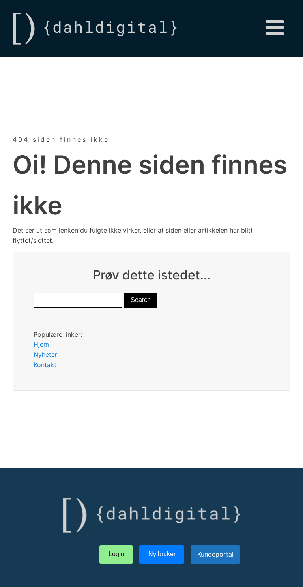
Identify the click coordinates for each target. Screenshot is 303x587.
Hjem (41, 344)
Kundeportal (215, 554)
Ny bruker (162, 554)
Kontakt (45, 365)
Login (116, 554)
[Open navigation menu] (274, 28)
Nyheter (45, 354)
